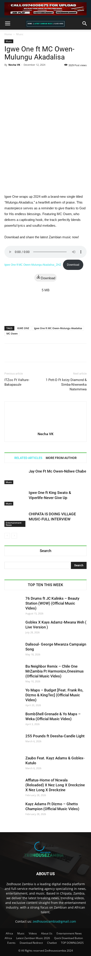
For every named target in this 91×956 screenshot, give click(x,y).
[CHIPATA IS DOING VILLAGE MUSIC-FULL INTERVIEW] (15, 519)
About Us (46, 933)
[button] (85, 24)
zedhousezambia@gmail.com (54, 921)
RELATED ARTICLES (28, 457)
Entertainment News (13, 523)
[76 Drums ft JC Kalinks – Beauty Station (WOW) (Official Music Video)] (13, 605)
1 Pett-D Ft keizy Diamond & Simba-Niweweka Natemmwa (66, 384)
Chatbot (52, 943)
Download (73, 264)
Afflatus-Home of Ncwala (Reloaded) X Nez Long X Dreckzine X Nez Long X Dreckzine (55, 785)
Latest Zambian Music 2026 (33, 938)
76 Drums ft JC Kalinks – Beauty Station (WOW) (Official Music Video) (52, 603)
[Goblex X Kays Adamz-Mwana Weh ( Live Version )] (13, 629)
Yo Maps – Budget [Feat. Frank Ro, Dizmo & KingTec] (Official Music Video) (54, 695)
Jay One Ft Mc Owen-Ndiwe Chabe (57, 471)
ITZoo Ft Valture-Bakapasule (16, 382)
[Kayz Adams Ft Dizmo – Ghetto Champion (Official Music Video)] (13, 810)
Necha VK (14, 64)
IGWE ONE (23, 328)
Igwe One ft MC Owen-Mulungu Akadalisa (58, 328)
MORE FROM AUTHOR (61, 457)
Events (11, 943)
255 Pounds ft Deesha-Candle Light (55, 736)
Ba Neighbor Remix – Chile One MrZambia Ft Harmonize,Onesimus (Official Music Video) (54, 671)
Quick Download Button (68, 938)
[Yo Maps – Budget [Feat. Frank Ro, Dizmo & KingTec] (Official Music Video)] (13, 696)
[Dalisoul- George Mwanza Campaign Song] (13, 651)
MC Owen (12, 333)
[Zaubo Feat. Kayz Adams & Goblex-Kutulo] (13, 764)
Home (8, 34)
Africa (9, 933)
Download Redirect (31, 943)
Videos (33, 933)
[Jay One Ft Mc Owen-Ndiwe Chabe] (15, 476)
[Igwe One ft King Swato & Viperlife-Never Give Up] (15, 498)
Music (19, 34)
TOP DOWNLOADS (72, 943)
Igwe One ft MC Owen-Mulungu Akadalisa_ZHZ (32, 264)
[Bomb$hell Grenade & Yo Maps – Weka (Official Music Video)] (13, 720)
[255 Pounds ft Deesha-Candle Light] (13, 742)
